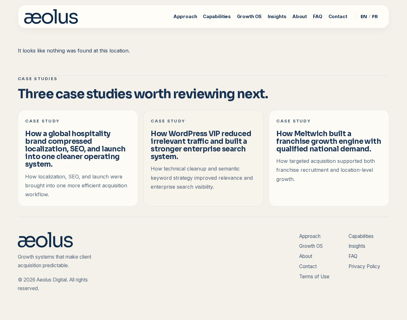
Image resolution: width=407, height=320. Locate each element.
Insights (277, 16)
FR (375, 16)
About (299, 16)
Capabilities (217, 16)
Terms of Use (314, 277)
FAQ (318, 16)
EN (364, 16)
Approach (185, 16)
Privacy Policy (364, 266)
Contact (337, 16)
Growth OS (249, 16)
